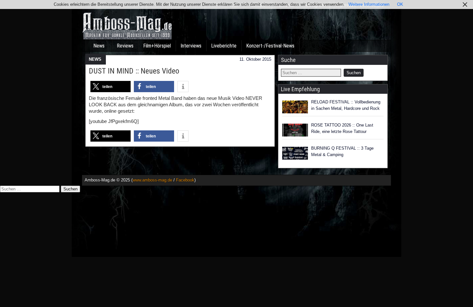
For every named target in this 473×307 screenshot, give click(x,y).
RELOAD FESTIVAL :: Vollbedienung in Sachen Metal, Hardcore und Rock (345, 105)
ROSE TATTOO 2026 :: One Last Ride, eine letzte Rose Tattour (342, 128)
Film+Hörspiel (157, 46)
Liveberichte (223, 46)
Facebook (185, 180)
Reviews (125, 46)
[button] (110, 86)
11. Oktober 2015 (255, 59)
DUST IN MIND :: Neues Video (134, 70)
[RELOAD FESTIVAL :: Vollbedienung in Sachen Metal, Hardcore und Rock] (295, 107)
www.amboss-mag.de (152, 180)
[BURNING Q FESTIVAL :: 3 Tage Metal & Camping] (295, 153)
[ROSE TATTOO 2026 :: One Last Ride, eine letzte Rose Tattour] (295, 130)
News (99, 46)
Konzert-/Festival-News (270, 46)
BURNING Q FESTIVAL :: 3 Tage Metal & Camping (342, 151)
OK (400, 4)
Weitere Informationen (368, 4)
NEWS (95, 59)
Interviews (191, 46)
